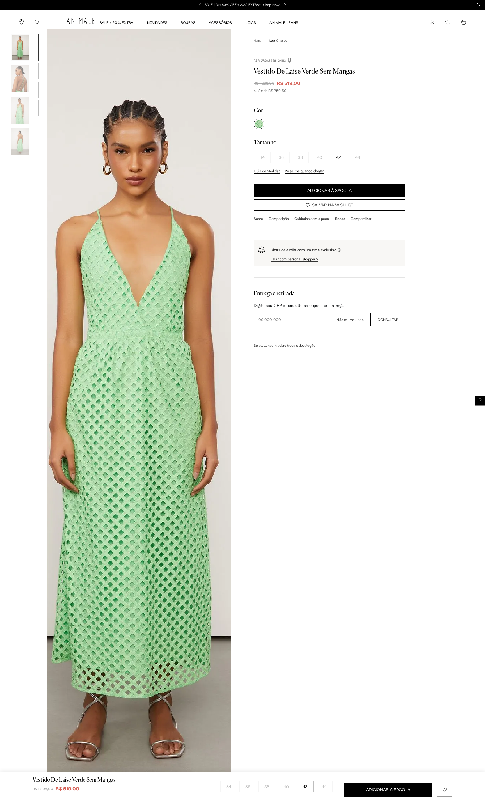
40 (319, 157)
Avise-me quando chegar (304, 171)
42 (338, 157)
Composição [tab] (279, 219)
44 (357, 157)
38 (300, 157)
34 (262, 157)
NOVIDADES (157, 22)
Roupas (188, 22)
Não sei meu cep (350, 320)
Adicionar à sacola (329, 190)
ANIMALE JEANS (283, 22)
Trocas (340, 219)
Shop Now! (271, 5)
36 (281, 157)
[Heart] (448, 22)
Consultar (388, 320)
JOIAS (251, 22)
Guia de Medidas (267, 171)
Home (258, 40)
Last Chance (278, 40)
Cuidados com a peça (311, 219)
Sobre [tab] (258, 219)
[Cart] (463, 22)
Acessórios (220, 22)
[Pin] (21, 22)
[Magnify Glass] (37, 22)
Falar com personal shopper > (294, 259)
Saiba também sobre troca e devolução (284, 345)
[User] (432, 22)
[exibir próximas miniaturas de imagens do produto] (20, 159)
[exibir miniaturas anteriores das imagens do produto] (20, 29)
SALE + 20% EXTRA (117, 22)
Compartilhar (361, 219)
